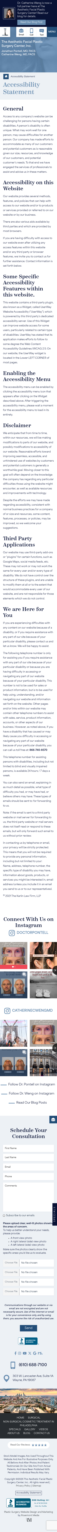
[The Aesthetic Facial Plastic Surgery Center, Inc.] (28, 1341)
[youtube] (25, 1353)
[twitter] (29, 1353)
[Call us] (31, 32)
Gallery (29, 1430)
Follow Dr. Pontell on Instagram (31, 1084)
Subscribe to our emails (20, 1215)
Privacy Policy (23, 1486)
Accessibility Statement (28, 1493)
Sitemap (36, 1486)
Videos (43, 1430)
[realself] (40, 1353)
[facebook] (15, 1353)
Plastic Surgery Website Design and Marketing (28, 1512)
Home (20, 1418)
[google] (34, 1353)
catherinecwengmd (32, 1011)
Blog (26, 1433)
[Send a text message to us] (42, 32)
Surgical (34, 1418)
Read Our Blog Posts (31, 1102)
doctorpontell (32, 933)
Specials (15, 1430)
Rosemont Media (30, 1515)
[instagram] (19, 1353)
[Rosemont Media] (29, 1521)
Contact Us (42, 1433)
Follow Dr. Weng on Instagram (31, 1093)
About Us (13, 1433)
